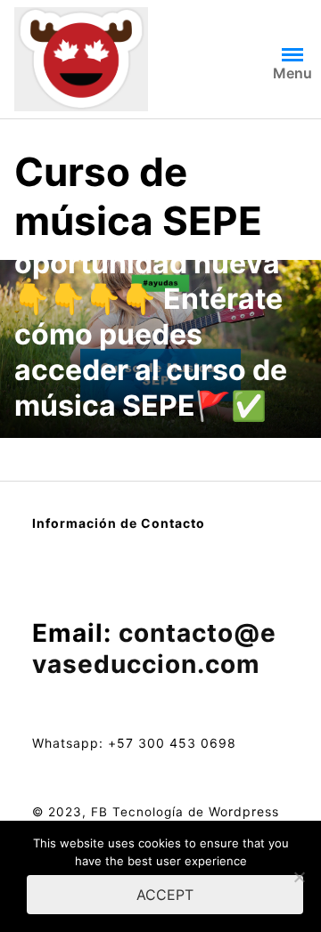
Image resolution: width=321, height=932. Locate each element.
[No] (299, 877)
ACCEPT (164, 895)
